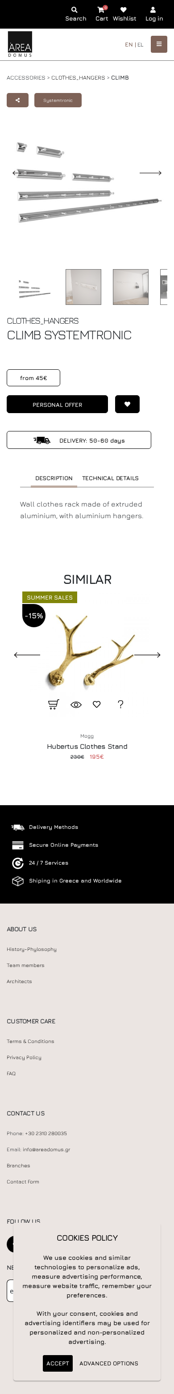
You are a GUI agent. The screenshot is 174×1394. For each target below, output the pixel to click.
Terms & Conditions (30, 1041)
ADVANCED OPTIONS (108, 1363)
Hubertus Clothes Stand (87, 746)
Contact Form (23, 1182)
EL (140, 44)
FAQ (11, 1073)
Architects (19, 981)
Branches (18, 1165)
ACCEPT (57, 1363)
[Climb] (81, 287)
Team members (26, 965)
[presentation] (20, 654)
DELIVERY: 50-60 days (91, 440)
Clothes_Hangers (78, 77)
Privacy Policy (24, 1057)
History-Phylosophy (32, 949)
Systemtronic (58, 100)
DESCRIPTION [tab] (54, 478)
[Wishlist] (124, 404)
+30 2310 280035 (46, 1133)
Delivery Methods (53, 827)
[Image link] (32, 289)
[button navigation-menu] (159, 44)
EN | (130, 44)
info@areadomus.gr (46, 1149)
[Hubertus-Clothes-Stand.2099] (87, 654)
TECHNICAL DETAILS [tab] (110, 478)
